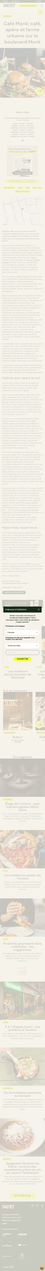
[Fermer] (39, 610)
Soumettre (22, 659)
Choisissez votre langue (15, 626)
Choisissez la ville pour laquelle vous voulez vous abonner (20, 638)
